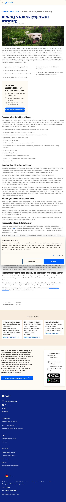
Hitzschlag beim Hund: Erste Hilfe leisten (16, 77)
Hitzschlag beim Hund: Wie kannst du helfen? (17, 74)
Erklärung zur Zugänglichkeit (10, 466)
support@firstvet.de (11, 401)
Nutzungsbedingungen (9, 452)
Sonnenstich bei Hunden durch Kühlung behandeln (47, 68)
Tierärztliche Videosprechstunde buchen (15, 110)
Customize (31, 261)
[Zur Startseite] (9, 2)
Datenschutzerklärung (8, 455)
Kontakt (4, 442)
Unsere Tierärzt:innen (8, 425)
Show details (57, 256)
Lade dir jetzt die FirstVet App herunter (15, 378)
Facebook (8, 405)
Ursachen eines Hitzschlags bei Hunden (15, 70)
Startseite (5, 12)
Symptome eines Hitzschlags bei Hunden (16, 67)
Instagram (5, 411)
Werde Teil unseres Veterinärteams (12, 428)
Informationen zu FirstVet (9, 422)
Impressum (5, 459)
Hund (17, 12)
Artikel (12, 12)
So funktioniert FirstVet (9, 439)
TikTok (4, 408)
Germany (12, 476)
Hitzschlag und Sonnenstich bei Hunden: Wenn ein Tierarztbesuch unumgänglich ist (49, 73)
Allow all (53, 261)
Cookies (4, 462)
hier (14, 228)
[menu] (2, 2)
